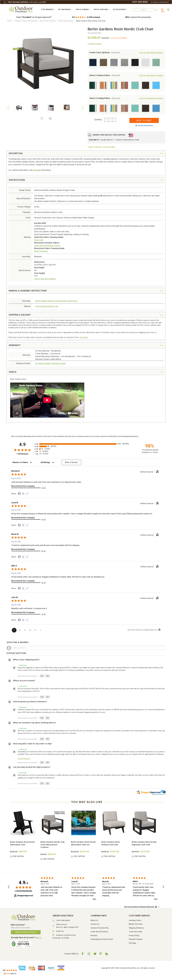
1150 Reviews (24, 454)
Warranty (15, 345)
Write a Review (71, 462)
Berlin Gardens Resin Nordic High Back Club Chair (144, 843)
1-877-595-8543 (140, 2)
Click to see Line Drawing (44, 279)
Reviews (94, 935)
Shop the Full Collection (101, 147)
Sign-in (38, 937)
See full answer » (24, 758)
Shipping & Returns (136, 928)
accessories (119, 9)
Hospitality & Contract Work (102, 939)
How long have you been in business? (30, 701)
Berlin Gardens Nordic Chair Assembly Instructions (56, 301)
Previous (8, 107)
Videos (12, 372)
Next (82, 107)
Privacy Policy (134, 935)
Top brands (47, 9)
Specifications (17, 180)
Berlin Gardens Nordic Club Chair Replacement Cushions (52, 844)
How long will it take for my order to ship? (32, 743)
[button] (42, 676)
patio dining (82, 9)
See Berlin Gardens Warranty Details (50, 363)
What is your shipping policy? (26, 659)
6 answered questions (95, 44)
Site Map (132, 943)
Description (15, 153)
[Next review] (163, 887)
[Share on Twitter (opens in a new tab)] (23, 494)
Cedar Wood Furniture (99, 931)
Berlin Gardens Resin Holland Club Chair (110, 843)
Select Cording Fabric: (104, 98)
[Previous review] (8, 887)
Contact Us (95, 924)
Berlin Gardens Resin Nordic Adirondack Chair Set (83, 843)
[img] (23, 887)
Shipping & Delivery (20, 314)
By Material (64, 9)
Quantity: (98, 119)
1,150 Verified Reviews (23, 891)
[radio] (86, 444)
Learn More (83, 337)
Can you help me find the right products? (31, 767)
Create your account (25, 932)
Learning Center (135, 920)
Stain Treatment (41, 251)
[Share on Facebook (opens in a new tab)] (19, 494)
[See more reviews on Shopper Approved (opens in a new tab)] (27, 494)
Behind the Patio (135, 924)
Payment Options (136, 939)
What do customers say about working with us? (34, 722)
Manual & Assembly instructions (28, 290)
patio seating (101, 9)
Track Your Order (135, 931)
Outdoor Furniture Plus (100, 928)
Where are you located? (24, 680)
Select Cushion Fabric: (104, 75)
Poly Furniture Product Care (46, 306)
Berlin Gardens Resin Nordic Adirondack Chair (22, 843)
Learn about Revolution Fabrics (47, 245)
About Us (94, 920)
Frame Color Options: (104, 52)
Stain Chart (38, 240)
